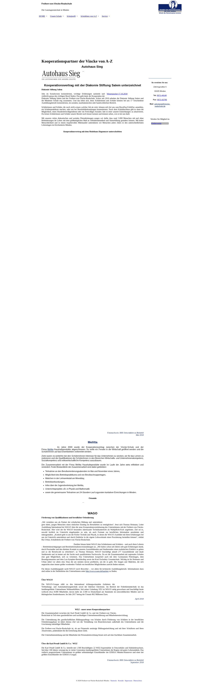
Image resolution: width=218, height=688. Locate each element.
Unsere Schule (56, 16)
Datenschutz (137, 681)
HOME (42, 16)
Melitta (50, 449)
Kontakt (121, 681)
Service (105, 16)
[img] (109, 7)
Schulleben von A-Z (89, 16)
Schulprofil (71, 16)
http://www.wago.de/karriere (97, 571)
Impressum (128, 681)
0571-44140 (162, 95)
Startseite (114, 681)
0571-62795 (162, 100)
